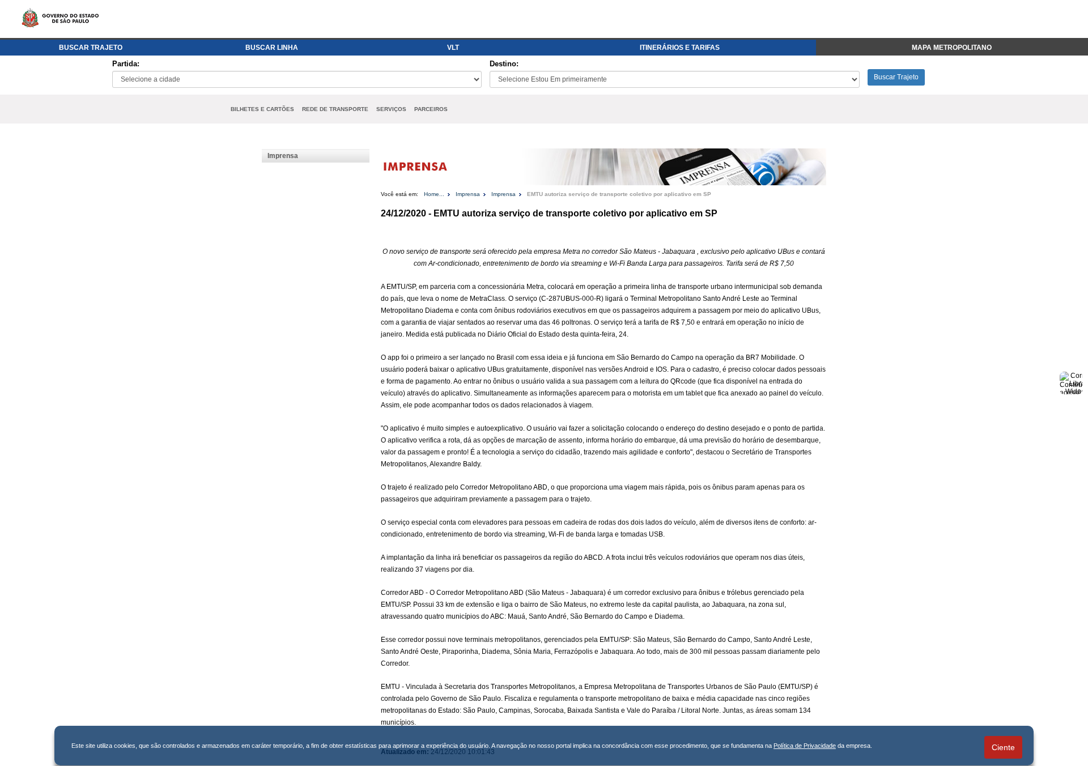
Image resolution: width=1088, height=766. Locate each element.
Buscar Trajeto (896, 77)
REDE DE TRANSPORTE (335, 109)
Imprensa (282, 156)
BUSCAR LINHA (271, 48)
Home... (434, 194)
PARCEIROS (431, 109)
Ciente (1003, 747)
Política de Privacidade (805, 745)
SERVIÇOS (391, 109)
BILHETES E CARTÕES (262, 109)
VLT (453, 48)
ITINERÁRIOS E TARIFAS (680, 48)
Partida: (125, 63)
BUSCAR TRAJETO (90, 48)
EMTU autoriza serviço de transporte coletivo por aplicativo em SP (619, 194)
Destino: (504, 63)
